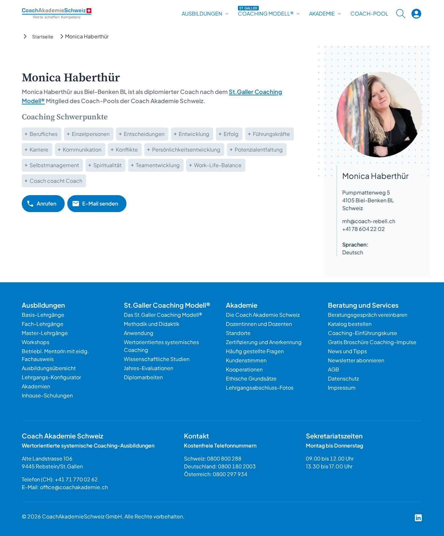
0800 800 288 (224, 458)
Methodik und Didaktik (151, 323)
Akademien (36, 386)
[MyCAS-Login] (416, 14)
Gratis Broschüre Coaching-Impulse (372, 342)
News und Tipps (347, 351)
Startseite (42, 36)
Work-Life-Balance (218, 165)
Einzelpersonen (91, 133)
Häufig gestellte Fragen (255, 351)
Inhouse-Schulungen (47, 395)
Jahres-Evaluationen (148, 368)
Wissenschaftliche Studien (156, 358)
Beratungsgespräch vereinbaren (367, 314)
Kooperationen (244, 369)
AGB (333, 369)
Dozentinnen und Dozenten (259, 323)
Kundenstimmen (246, 360)
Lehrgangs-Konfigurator (51, 377)
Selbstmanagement (54, 165)
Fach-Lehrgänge (42, 323)
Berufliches (44, 133)
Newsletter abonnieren (356, 360)
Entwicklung (194, 133)
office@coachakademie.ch (74, 487)
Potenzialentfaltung (259, 149)
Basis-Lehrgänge (43, 314)
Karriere (39, 149)
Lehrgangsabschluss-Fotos (260, 387)
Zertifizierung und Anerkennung (264, 342)
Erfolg (231, 133)
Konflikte (127, 149)
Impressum (342, 387)
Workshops (35, 342)
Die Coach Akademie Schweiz (263, 314)
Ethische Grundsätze (251, 378)
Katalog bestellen (350, 323)
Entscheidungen (144, 133)
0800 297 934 (230, 474)
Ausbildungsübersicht (49, 368)
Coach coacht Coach (56, 180)
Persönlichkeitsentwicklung (186, 149)
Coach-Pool (369, 13)
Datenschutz (343, 378)
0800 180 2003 (237, 466)
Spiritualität (107, 165)
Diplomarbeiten (143, 377)
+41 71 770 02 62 (76, 479)
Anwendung (138, 332)
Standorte (238, 332)
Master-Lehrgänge (45, 332)
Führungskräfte (271, 133)
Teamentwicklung (158, 165)
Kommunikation (82, 149)
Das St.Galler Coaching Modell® (163, 314)
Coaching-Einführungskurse (362, 332)
